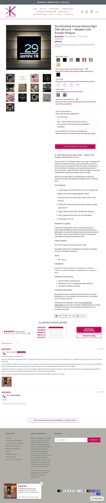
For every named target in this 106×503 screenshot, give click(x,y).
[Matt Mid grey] (58, 60)
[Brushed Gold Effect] (58, 64)
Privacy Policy (11, 457)
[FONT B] (65, 85)
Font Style (75, 80)
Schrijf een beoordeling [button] (89, 330)
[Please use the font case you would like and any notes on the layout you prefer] (77, 99)
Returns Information (13, 449)
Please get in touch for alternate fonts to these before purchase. (75, 81)
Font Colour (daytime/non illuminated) (77, 70)
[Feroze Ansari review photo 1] (7, 382)
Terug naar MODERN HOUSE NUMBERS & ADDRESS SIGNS (54, 420)
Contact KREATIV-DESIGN (14, 443)
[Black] (58, 74)
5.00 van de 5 (20, 331)
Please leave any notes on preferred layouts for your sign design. (75, 133)
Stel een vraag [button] (89, 336)
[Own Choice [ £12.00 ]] (78, 85)
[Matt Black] (65, 60)
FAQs (7, 451)
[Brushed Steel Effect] (91, 60)
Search (8, 438)
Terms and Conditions (14, 460)
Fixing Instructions (12, 454)
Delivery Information (13, 446)
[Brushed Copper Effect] (84, 60)
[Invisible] (65, 95)
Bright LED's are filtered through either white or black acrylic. (74, 71)
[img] (6, 349)
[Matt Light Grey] (71, 60)
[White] (65, 74)
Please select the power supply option (67, 113)
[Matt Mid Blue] (78, 60)
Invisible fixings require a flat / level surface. (69, 91)
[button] (59, 36)
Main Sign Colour (62, 56)
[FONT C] (71, 85)
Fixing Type (69, 90)
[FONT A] (58, 85)
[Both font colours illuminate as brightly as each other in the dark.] (86, 69)
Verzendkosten (72, 45)
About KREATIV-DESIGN (14, 441)
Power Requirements (67, 112)
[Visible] (58, 95)
